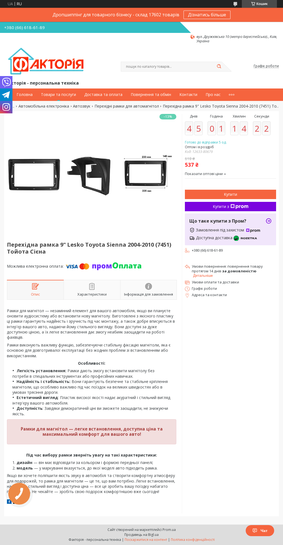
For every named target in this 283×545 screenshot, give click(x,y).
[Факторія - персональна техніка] (47, 61)
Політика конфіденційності (193, 539)
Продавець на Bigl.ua (141, 534)
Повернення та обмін (151, 95)
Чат (264, 530)
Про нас (213, 95)
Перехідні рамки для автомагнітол (127, 106)
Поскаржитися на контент (146, 539)
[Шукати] (218, 67)
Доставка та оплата (103, 95)
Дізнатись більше (207, 15)
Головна (25, 95)
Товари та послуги (58, 95)
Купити (230, 194)
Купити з (221, 206)
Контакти (188, 95)
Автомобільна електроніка (44, 106)
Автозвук (81, 106)
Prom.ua (169, 529)
